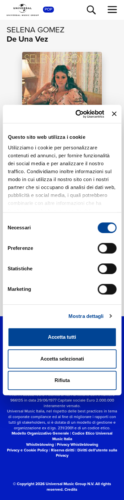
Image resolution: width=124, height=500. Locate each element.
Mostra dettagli (86, 316)
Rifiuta (62, 380)
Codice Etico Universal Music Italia (82, 436)
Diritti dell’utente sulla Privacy (86, 453)
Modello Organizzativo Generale (40, 433)
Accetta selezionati (62, 359)
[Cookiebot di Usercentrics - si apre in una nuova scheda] (78, 114)
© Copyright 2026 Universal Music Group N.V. (53, 484)
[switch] (107, 248)
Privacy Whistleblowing (77, 444)
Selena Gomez (35, 30)
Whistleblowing (40, 444)
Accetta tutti (62, 337)
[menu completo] (112, 9)
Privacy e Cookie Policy (27, 450)
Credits (70, 489)
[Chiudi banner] (114, 114)
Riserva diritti (62, 450)
